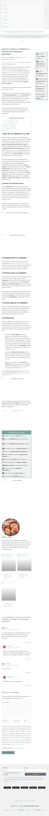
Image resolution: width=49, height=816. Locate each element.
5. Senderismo (5, 130)
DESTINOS (5, 9)
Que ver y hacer (22, 57)
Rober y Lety (10, 646)
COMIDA (5, 16)
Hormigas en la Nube (29, 810)
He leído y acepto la (14, 748)
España (11, 62)
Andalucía (16, 62)
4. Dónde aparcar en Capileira (9, 128)
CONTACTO (5, 23)
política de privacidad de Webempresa (15, 739)
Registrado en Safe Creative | (10, 810)
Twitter (21, 801)
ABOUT (4, 5)
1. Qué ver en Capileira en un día (9, 121)
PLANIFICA (5, 12)
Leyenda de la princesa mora (12, 122)
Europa (7, 62)
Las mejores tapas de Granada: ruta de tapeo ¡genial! (9, 605)
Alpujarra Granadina (15, 57)
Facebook (16, 801)
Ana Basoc (43, 810)
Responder (28, 642)
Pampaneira (11, 93)
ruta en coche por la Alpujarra (14, 72)
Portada (3, 62)
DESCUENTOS (6, 26)
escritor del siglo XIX (14, 150)
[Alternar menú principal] (23, 40)
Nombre (5, 767)
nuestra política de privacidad (17, 744)
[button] (46, 14)
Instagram (26, 801)
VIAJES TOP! (5, 19)
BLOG (4, 1)
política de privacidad (10, 781)
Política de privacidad (18, 748)
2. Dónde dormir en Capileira (9, 124)
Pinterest (32, 801)
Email (26, 767)
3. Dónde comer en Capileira (9, 126)
